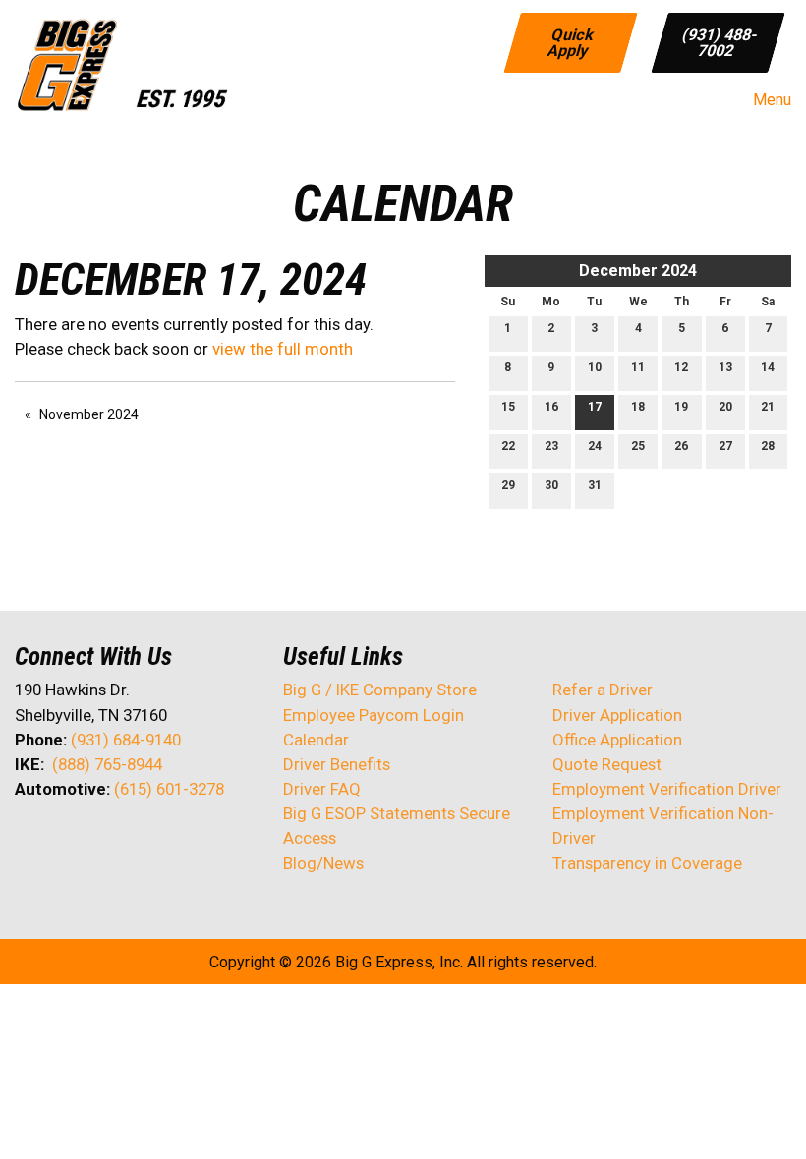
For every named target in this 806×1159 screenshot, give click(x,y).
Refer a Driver (602, 689)
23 (551, 446)
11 (638, 367)
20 (725, 407)
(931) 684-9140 (126, 739)
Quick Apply (571, 42)
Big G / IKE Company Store (380, 689)
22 (508, 446)
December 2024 (638, 270)
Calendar (316, 739)
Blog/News (323, 863)
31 (595, 485)
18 (638, 407)
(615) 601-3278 (169, 789)
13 (725, 367)
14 (768, 367)
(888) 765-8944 (107, 764)
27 (725, 446)
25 (638, 446)
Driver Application (617, 715)
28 (768, 446)
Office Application (619, 739)
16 (551, 407)
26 (681, 446)
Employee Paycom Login (373, 715)
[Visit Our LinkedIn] (93, 841)
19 (681, 407)
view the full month (282, 349)
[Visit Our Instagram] (156, 841)
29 (508, 485)
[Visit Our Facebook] (30, 841)
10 (595, 367)
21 (768, 407)
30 (551, 485)
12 (681, 367)
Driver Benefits (338, 764)
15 (508, 407)
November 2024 (89, 414)
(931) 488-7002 (720, 42)
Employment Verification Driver (666, 789)
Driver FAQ (322, 789)
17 (595, 407)
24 (595, 446)
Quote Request (607, 764)
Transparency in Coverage (647, 863)
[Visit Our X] (62, 841)
